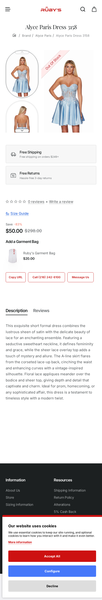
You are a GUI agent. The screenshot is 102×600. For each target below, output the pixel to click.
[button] (22, 52)
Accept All (52, 556)
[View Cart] (94, 9)
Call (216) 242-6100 (46, 277)
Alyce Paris (43, 35)
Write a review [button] (61, 201)
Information (15, 480)
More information (20, 542)
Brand (26, 35)
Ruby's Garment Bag (39, 253)
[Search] (83, 9)
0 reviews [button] (36, 201)
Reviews (41, 310)
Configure (52, 571)
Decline (52, 586)
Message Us (80, 277)
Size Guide (19, 213)
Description (17, 310)
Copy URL (16, 277)
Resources (63, 480)
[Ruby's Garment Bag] (13, 256)
